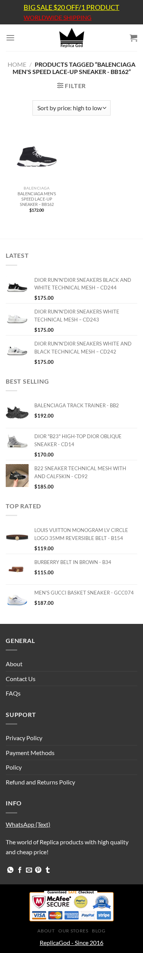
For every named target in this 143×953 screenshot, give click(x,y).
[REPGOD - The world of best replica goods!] (72, 38)
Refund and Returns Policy (40, 782)
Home (17, 64)
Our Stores (73, 931)
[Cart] (133, 37)
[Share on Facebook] (20, 870)
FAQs (13, 693)
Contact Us (20, 678)
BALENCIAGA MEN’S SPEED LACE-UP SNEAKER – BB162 (37, 199)
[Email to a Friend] (29, 870)
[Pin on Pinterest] (38, 870)
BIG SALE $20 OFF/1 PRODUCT (71, 7)
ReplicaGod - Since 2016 (71, 942)
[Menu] (10, 37)
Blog (98, 931)
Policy (14, 767)
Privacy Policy (24, 737)
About (14, 663)
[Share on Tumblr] (48, 870)
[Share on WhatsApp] (10, 870)
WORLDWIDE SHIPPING (58, 17)
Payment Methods (30, 752)
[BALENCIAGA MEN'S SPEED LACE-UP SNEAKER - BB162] (37, 156)
